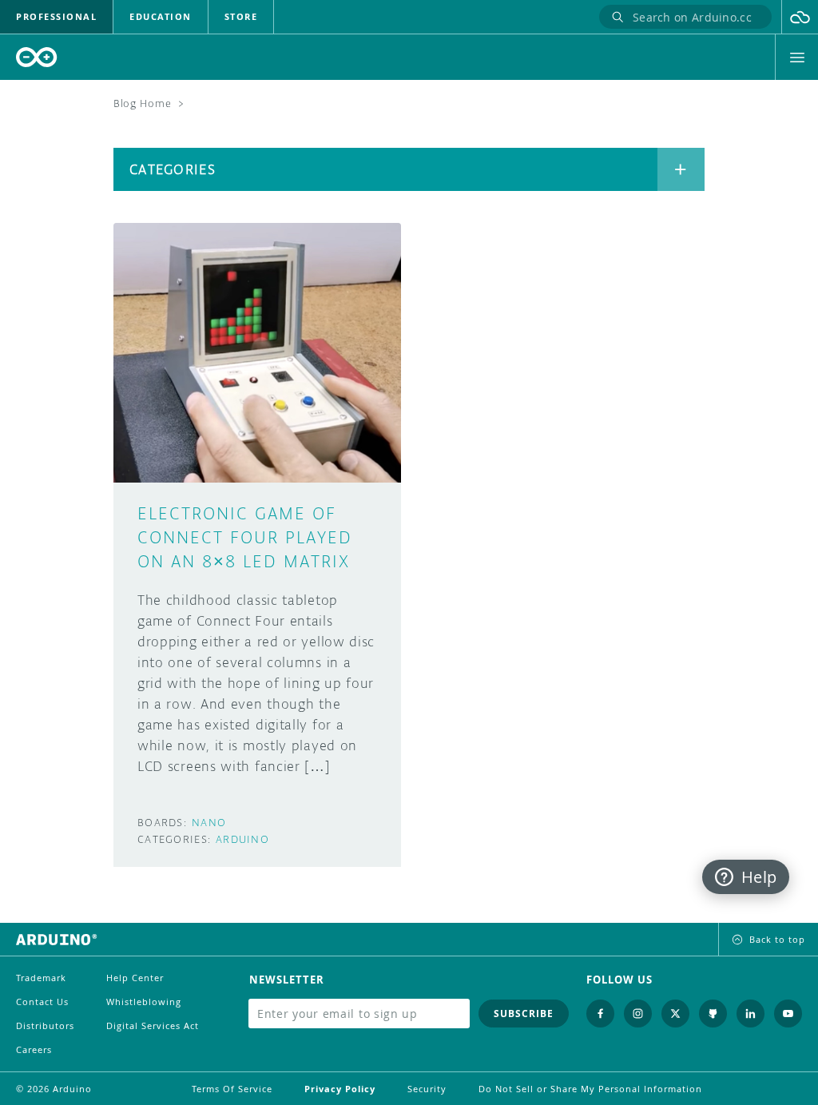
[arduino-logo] (36, 57)
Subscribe (524, 1013)
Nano (209, 822)
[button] (800, 17)
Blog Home (142, 103)
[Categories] (681, 169)
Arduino (242, 839)
